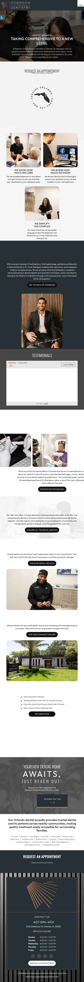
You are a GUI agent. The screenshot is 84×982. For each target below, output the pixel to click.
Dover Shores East (66, 839)
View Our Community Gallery (42, 634)
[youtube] (51, 956)
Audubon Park (27, 839)
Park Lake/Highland (60, 842)
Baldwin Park (41, 839)
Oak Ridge (34, 836)
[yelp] (45, 956)
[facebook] (39, 956)
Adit (56, 977)
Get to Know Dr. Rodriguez (42, 285)
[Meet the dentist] (44, 341)
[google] (33, 956)
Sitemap (52, 973)
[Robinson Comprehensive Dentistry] (15, 5)
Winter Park (68, 836)
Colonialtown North (32, 845)
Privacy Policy (62, 973)
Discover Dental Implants (42, 563)
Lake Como (14, 839)
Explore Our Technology (52, 489)
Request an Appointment (42, 963)
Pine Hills (44, 836)
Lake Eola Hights (23, 842)
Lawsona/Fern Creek (40, 842)
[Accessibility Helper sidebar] (2, 17)
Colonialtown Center (51, 845)
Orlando (23, 836)
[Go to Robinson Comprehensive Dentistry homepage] (42, 895)
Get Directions (42, 714)
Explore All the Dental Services (42, 530)
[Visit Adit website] (46, 403)
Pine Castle (55, 836)
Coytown (52, 839)
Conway (14, 836)
